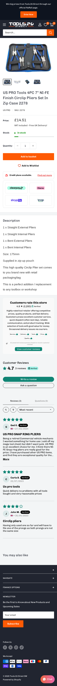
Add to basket (28, 156)
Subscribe (13, 623)
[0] (51, 24)
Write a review (28, 379)
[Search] (50, 32)
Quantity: (8, 145)
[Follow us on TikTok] (22, 647)
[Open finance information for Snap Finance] (40, 200)
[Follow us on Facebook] (5, 647)
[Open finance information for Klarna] (40, 188)
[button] (47, 679)
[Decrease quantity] (17, 146)
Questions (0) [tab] (41, 401)
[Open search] (6, 409)
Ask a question (28, 385)
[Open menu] (4, 24)
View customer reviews (28, 349)
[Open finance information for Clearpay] (16, 188)
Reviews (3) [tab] (15, 401)
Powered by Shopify (12, 680)
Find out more (45, 175)
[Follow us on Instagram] (16, 647)
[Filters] (13, 409)
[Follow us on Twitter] (10, 647)
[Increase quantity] (33, 146)
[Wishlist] (45, 24)
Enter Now (28, 14)
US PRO (6, 110)
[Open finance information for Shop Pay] (16, 200)
